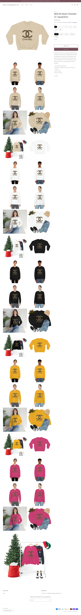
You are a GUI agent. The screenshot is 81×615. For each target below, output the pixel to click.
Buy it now (66, 49)
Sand (56, 34)
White (56, 36)
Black (61, 34)
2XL (70, 26)
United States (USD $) (7, 610)
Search (4, 593)
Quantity (55, 39)
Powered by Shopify (75, 611)
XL (66, 26)
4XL (56, 29)
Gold (67, 34)
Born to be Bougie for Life (68, 611)
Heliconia (72, 34)
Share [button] (57, 75)
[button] (72, 4)
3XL (75, 26)
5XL (60, 29)
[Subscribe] (50, 600)
